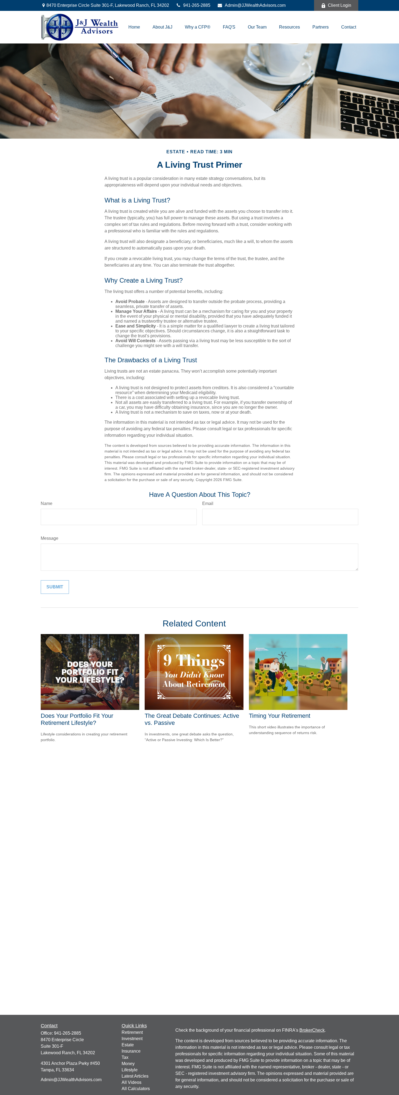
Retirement (132, 1032)
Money (128, 1063)
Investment (132, 1038)
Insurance (131, 1051)
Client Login (339, 5)
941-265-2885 (196, 5)
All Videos (131, 1082)
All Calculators (136, 1088)
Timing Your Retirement (279, 715)
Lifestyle (130, 1070)
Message (49, 538)
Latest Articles (135, 1076)
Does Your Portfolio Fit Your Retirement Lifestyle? (77, 719)
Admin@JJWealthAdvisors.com (255, 5)
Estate (128, 1045)
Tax (125, 1057)
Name (46, 503)
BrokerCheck (312, 1030)
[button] (134, 27)
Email (207, 503)
